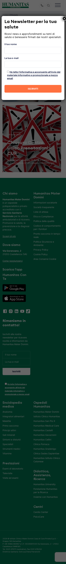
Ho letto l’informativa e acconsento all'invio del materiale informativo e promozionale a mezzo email (33, 75)
